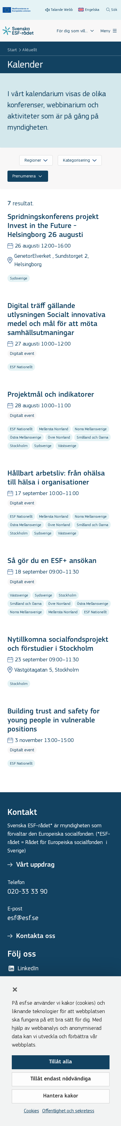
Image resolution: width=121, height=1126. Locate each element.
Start (12, 49)
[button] (15, 989)
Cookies (31, 1111)
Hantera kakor (60, 1096)
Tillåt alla (60, 1062)
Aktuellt (29, 49)
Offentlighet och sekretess (68, 1111)
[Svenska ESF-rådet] (18, 31)
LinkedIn (28, 968)
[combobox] (36, 160)
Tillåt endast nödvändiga (60, 1079)
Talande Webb (62, 9)
